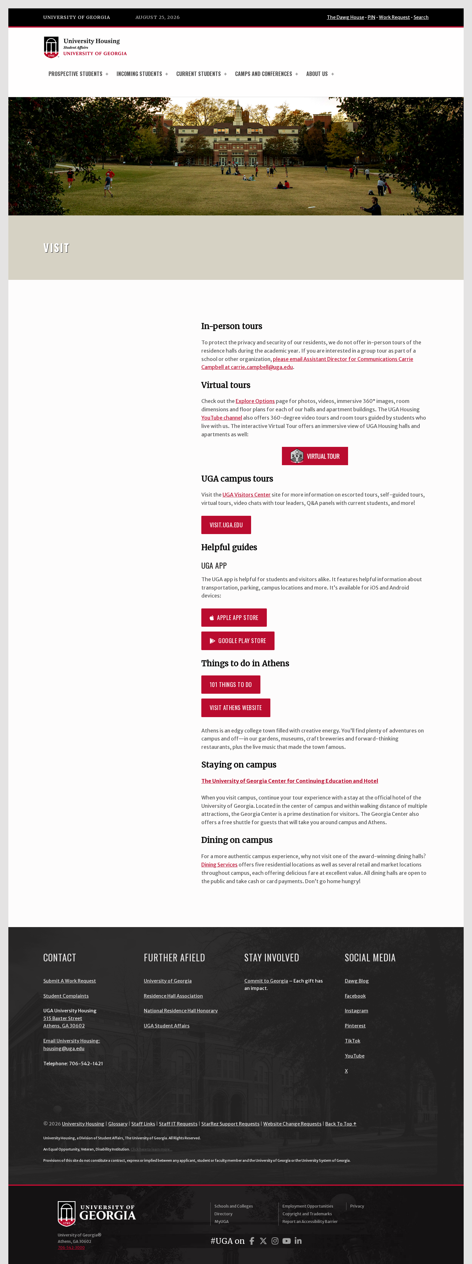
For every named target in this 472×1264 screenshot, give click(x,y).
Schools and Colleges (233, 1206)
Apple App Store (236, 617)
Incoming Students (139, 74)
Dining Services (219, 864)
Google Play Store (240, 640)
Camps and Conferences (263, 74)
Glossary (117, 1124)
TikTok (352, 1041)
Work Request (394, 17)
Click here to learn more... (151, 1149)
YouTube (354, 1056)
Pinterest (355, 1026)
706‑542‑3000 (71, 1247)
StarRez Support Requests (230, 1124)
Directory (223, 1213)
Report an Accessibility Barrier (310, 1221)
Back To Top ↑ (340, 1124)
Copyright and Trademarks (307, 1213)
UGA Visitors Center (247, 494)
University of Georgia (76, 17)
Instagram (356, 1011)
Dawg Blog (357, 981)
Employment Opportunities (308, 1206)
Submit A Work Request (69, 981)
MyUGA (221, 1221)
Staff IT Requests (178, 1124)
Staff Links (143, 1124)
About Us (317, 74)
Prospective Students (75, 74)
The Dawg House (345, 17)
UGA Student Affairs (166, 1026)
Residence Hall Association (173, 996)
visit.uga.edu (226, 525)
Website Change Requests (292, 1124)
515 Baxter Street (62, 1018)
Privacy (357, 1206)
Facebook (355, 996)
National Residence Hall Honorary (181, 1011)
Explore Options (255, 401)
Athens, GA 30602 (64, 1026)
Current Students (198, 74)
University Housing (83, 1124)
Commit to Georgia (266, 981)
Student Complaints (66, 996)
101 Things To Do (231, 684)
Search (421, 17)
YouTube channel (221, 417)
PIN (371, 17)
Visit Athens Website (236, 707)
